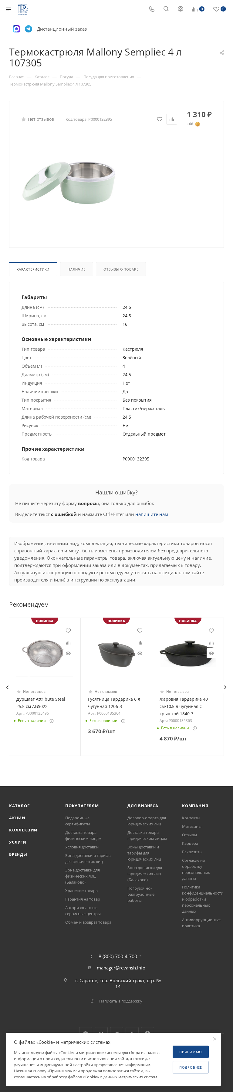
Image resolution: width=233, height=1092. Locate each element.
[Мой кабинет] (180, 9)
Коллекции (23, 830)
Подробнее (190, 1067)
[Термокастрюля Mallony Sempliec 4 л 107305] (68, 183)
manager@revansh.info (121, 968)
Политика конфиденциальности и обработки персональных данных (202, 899)
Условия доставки (82, 847)
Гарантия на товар (82, 899)
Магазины (191, 826)
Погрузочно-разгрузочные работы (140, 894)
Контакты (191, 818)
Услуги (17, 842)
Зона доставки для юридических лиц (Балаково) (144, 873)
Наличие (77, 269)
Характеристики (33, 269)
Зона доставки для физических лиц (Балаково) (82, 876)
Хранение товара (81, 890)
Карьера (190, 843)
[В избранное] (159, 119)
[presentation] (7, 687)
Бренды (18, 854)
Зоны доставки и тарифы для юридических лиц (144, 853)
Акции (17, 818)
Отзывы (189, 835)
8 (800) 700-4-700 (118, 956)
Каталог (19, 805)
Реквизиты (192, 851)
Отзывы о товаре (120, 269)
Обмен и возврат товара (88, 922)
